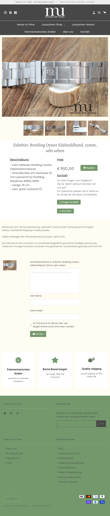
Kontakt (85, 31)
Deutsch (10, 499)
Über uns (68, 31)
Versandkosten (67, 467)
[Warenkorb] (104, 12)
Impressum (12, 458)
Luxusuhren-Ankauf (83, 24)
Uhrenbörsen (66, 458)
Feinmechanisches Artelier (40, 31)
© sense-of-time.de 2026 (16, 506)
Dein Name (36, 295)
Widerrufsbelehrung (69, 472)
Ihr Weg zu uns (14, 453)
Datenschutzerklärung (71, 463)
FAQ (60, 448)
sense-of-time (25, 24)
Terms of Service (68, 481)
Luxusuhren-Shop (52, 24)
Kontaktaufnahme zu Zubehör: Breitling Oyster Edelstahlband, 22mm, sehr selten (55, 263)
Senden (39, 333)
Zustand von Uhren (69, 453)
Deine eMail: (36, 310)
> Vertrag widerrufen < (69, 477)
